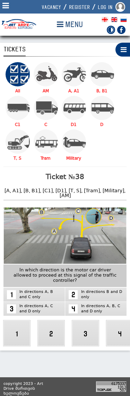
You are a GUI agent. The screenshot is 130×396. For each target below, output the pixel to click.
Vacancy (51, 7)
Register (79, 7)
